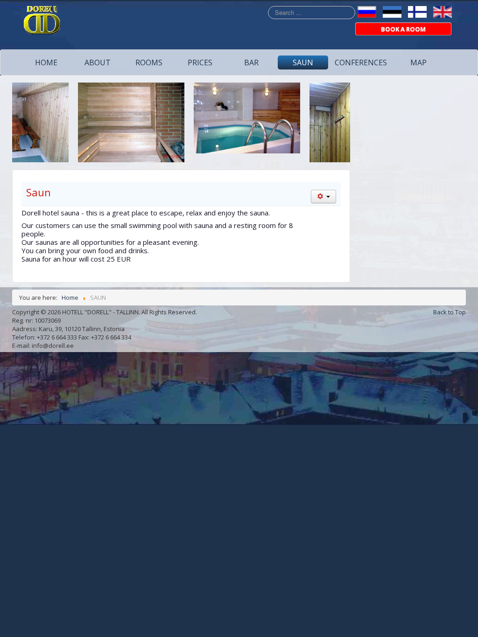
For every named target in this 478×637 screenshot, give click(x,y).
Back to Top (449, 312)
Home (46, 62)
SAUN (303, 62)
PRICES (200, 62)
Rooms (148, 62)
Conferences (361, 62)
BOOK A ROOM (403, 29)
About (97, 62)
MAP (418, 62)
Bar (251, 62)
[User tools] (323, 196)
